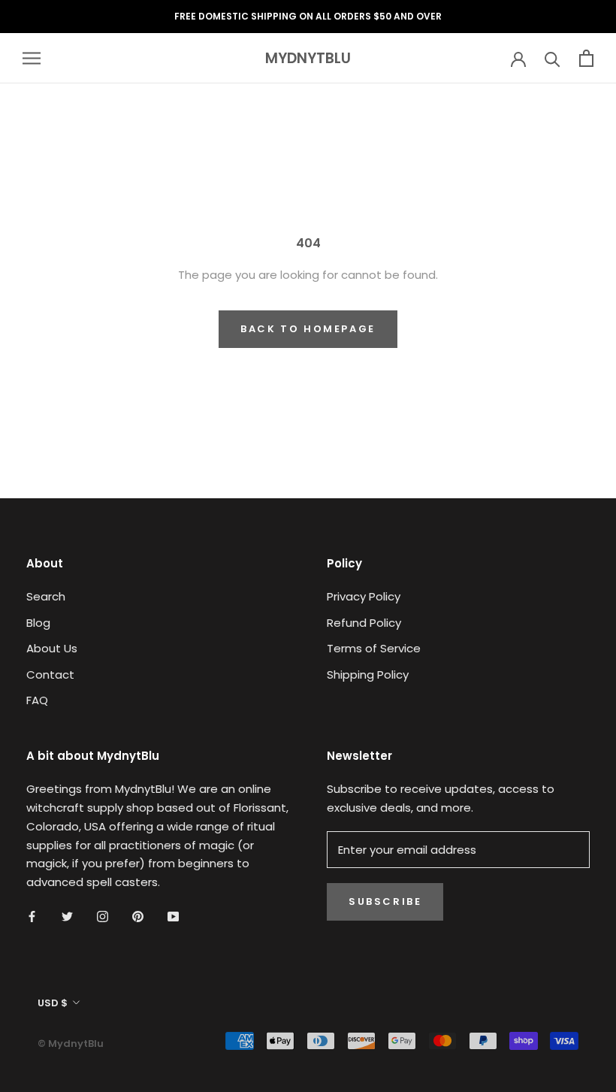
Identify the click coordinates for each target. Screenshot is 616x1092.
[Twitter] (67, 916)
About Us (51, 648)
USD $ (53, 1003)
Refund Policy (364, 623)
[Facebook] (32, 916)
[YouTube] (173, 916)
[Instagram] (102, 916)
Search (45, 596)
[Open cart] (586, 58)
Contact (50, 674)
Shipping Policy (368, 674)
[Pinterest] (137, 916)
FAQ (37, 700)
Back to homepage (308, 329)
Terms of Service (374, 648)
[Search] (552, 58)
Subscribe (385, 901)
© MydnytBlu (71, 1043)
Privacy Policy (363, 596)
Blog (38, 623)
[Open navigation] (32, 58)
